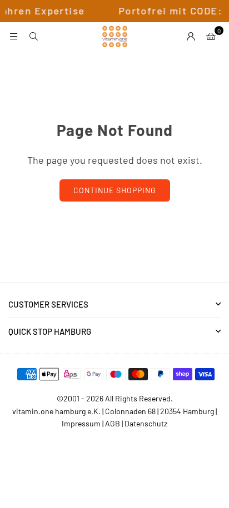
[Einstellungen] (191, 36)
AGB (112, 423)
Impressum (81, 423)
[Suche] (33, 36)
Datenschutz (146, 423)
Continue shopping (114, 190)
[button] (211, 36)
